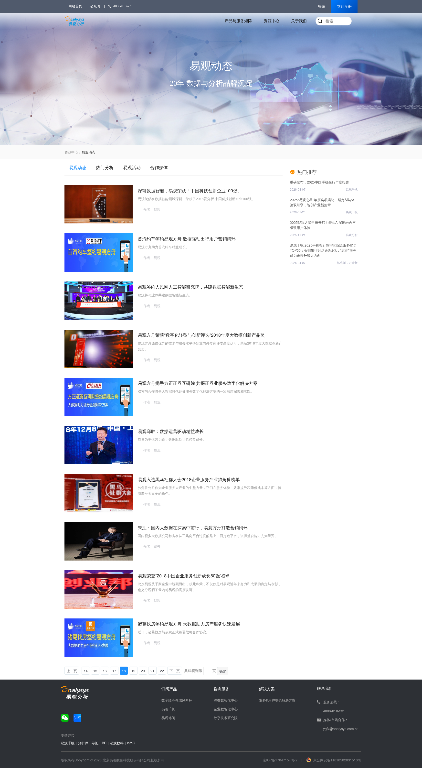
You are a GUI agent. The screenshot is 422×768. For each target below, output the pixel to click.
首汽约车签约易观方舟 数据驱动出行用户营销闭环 (187, 238)
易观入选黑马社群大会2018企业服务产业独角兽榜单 (189, 479)
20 (143, 670)
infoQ (131, 742)
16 (105, 670)
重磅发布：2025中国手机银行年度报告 (319, 182)
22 (162, 670)
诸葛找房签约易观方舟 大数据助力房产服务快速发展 (189, 623)
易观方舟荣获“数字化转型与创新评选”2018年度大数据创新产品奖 (201, 335)
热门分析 (105, 167)
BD (104, 742)
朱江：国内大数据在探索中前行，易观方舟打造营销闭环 (193, 527)
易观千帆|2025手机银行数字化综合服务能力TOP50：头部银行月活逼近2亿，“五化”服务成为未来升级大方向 (323, 250)
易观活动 (132, 167)
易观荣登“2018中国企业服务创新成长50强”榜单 (184, 575)
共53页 (189, 670)
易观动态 (77, 167)
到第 (198, 670)
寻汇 (95, 742)
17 (114, 670)
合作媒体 (159, 167)
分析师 (83, 742)
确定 (222, 671)
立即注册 (344, 7)
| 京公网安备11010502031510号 (331, 759)
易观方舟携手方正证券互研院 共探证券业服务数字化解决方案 (198, 383)
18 (124, 670)
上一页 (72, 670)
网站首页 (75, 6)
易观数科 (117, 742)
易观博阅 (168, 717)
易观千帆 (168, 708)
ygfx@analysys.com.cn (341, 728)
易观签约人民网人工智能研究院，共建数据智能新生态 (190, 286)
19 (133, 670)
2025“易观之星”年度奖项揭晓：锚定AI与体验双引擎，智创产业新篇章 (322, 202)
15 (95, 670)
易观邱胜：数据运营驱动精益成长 (171, 431)
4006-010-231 (123, 6)
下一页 (174, 670)
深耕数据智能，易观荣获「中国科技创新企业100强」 (190, 190)
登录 (321, 7)
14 (86, 670)
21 (152, 670)
